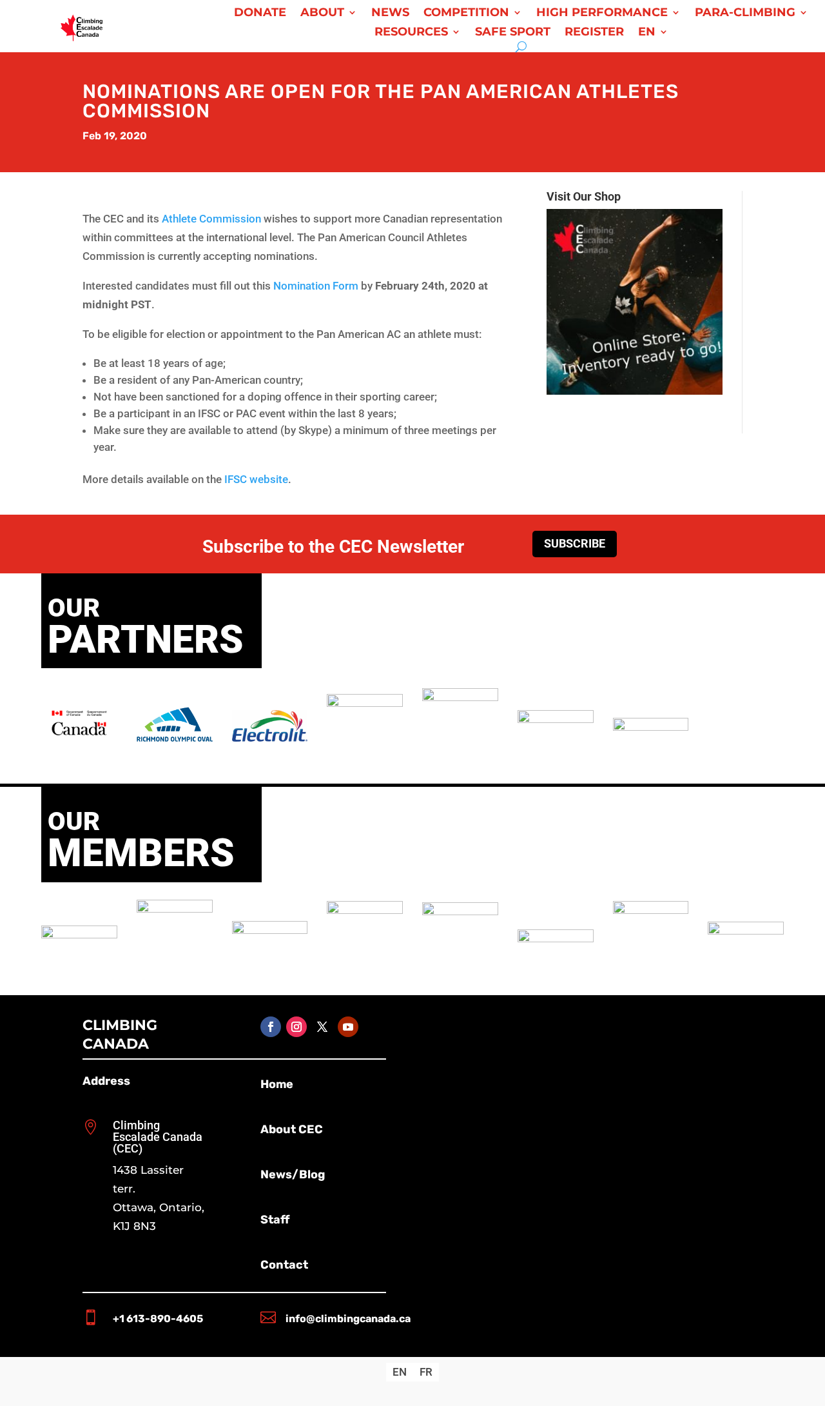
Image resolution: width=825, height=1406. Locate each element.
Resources (411, 33)
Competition (466, 13)
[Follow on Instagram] (296, 1026)
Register (594, 33)
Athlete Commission (211, 218)
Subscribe (574, 543)
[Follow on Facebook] (270, 1026)
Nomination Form (315, 285)
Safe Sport (512, 33)
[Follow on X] (322, 1026)
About (322, 13)
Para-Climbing (745, 13)
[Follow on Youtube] (348, 1026)
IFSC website (256, 479)
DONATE (260, 13)
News (390, 13)
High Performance (602, 13)
